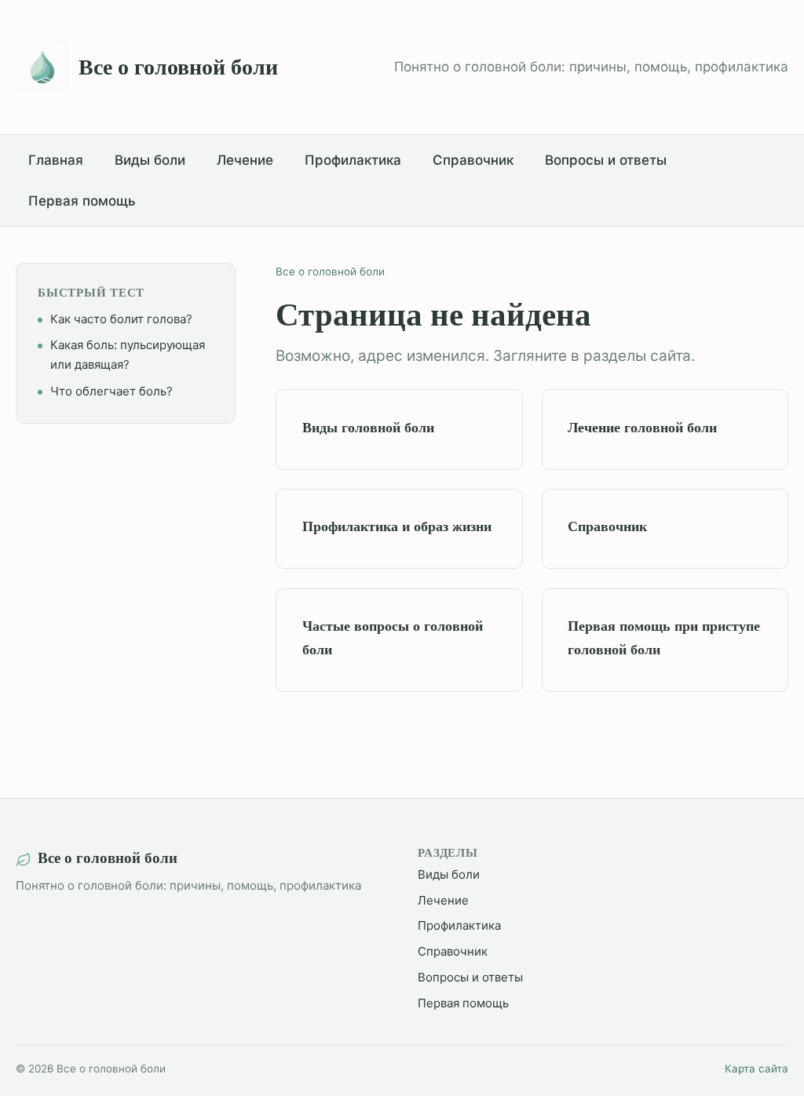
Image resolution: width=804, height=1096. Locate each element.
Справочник (473, 160)
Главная (55, 160)
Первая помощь (82, 201)
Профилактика (353, 160)
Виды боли (150, 160)
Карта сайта (756, 1068)
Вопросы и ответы (606, 160)
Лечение (245, 160)
